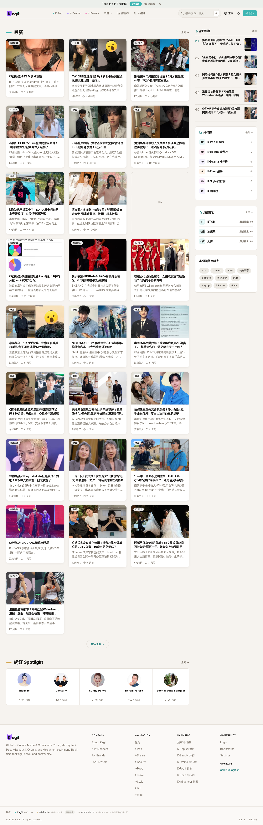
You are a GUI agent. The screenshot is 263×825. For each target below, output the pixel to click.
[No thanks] (159, 3)
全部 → (185, 32)
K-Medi (139, 794)
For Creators (99, 762)
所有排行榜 (184, 742)
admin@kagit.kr (229, 769)
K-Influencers (100, 748)
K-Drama (75, 13)
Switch (135, 4)
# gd (235, 278)
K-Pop (58, 13)
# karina (220, 285)
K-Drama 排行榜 (214, 161)
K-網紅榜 (209, 191)
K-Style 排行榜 (213, 181)
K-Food (139, 768)
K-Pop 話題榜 (212, 142)
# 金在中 (222, 278)
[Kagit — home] (13, 13)
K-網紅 (141, 13)
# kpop (206, 285)
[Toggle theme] (239, 13)
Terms (242, 819)
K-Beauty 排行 (186, 755)
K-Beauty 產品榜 (214, 151)
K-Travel (139, 775)
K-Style (139, 781)
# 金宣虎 (206, 278)
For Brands (98, 755)
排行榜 (125, 13)
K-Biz (138, 788)
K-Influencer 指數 (187, 781)
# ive (234, 285)
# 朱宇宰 (244, 270)
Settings (225, 755)
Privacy (253, 819)
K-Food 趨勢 (212, 171)
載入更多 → (97, 644)
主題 (106, 13)
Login (223, 742)
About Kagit (99, 742)
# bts (230, 270)
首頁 (137, 742)
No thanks (149, 4)
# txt (204, 270)
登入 (252, 13)
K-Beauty (93, 13)
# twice (217, 270)
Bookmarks (227, 748)
